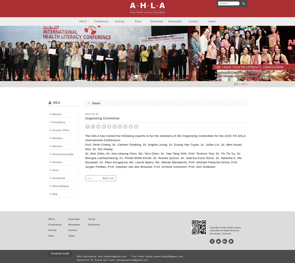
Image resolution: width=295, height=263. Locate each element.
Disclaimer (94, 224)
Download (156, 21)
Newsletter (175, 21)
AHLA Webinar (60, 186)
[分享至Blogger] (131, 126)
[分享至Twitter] (98, 126)
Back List (108, 178)
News (55, 170)
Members (57, 138)
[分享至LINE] (109, 126)
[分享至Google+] (93, 126)
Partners (57, 162)
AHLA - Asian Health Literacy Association (147, 8)
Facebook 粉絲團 (60, 253)
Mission (56, 114)
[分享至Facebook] (87, 126)
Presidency (58, 122)
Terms (91, 219)
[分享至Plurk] (104, 126)
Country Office (60, 130)
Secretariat (58, 178)
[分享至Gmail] (136, 126)
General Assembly (63, 154)
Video (212, 21)
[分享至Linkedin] (114, 126)
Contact (193, 21)
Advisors (57, 146)
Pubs (138, 21)
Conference (101, 21)
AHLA (83, 21)
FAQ (54, 194)
